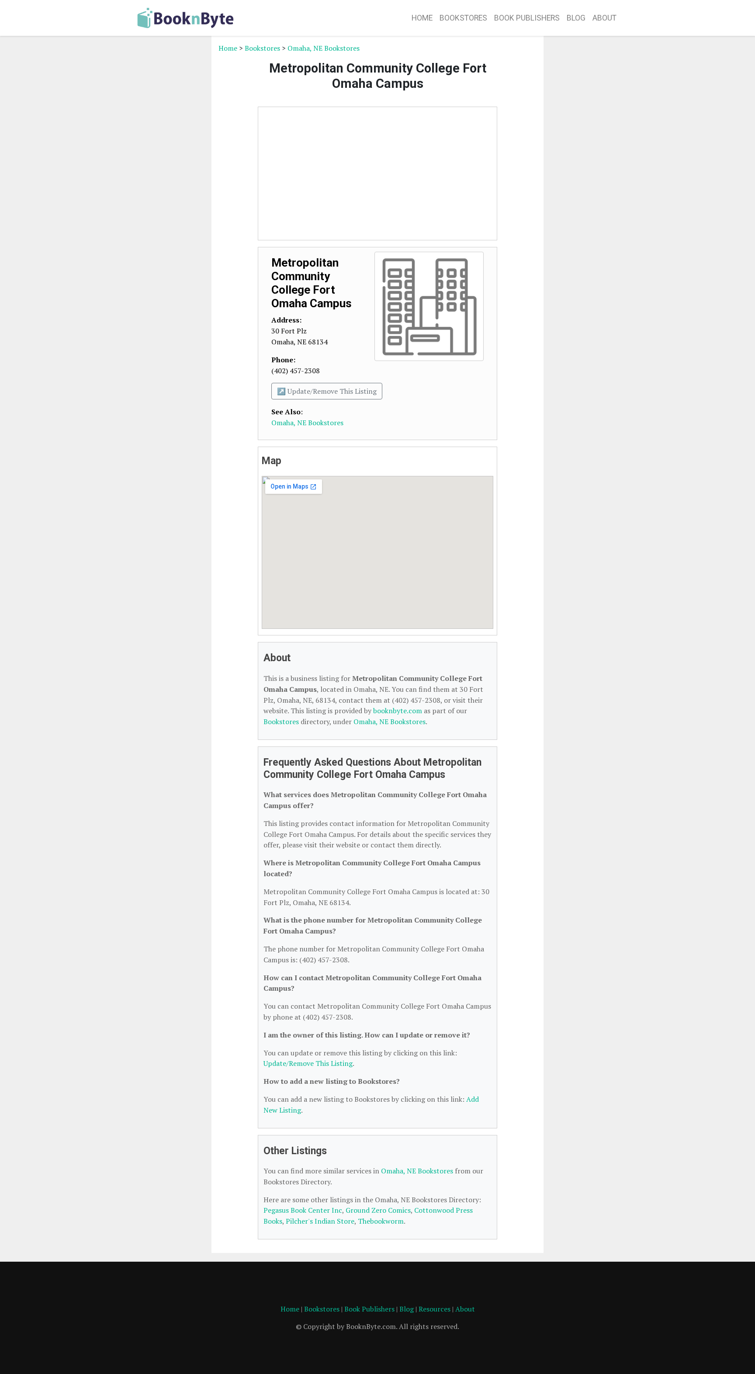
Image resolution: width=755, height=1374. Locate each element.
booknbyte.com (397, 710)
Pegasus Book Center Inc (302, 1210)
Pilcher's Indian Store (320, 1221)
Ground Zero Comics (378, 1210)
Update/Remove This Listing (308, 1063)
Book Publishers (527, 18)
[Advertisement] (169, 174)
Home (422, 18)
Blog (576, 18)
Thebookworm (381, 1221)
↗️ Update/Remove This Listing (327, 391)
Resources (434, 1309)
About (604, 18)
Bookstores (463, 18)
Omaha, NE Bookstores (323, 48)
